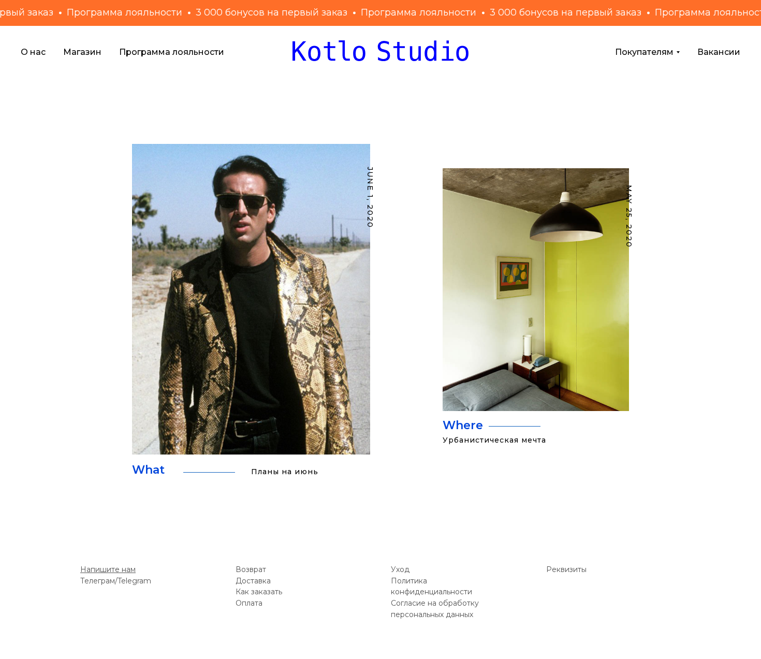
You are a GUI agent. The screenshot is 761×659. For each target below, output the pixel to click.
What (148, 470)
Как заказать (259, 591)
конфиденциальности (431, 591)
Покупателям (644, 52)
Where (463, 425)
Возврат (251, 569)
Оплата (249, 603)
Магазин (82, 52)
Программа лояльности (171, 52)
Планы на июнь (284, 471)
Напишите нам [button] (108, 569)
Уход (400, 569)
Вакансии (718, 52)
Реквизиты (566, 569)
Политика (409, 580)
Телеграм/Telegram (115, 580)
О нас (33, 52)
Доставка (253, 580)
